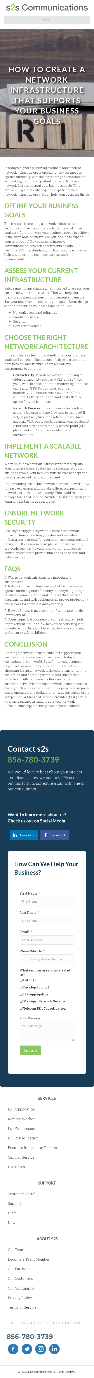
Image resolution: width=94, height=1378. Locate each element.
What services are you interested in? (45, 972)
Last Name (28, 912)
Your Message (30, 1018)
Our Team (16, 1249)
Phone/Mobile (31, 951)
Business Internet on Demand (33, 1147)
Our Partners (19, 1268)
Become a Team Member (29, 1259)
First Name (29, 893)
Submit (30, 1050)
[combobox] (24, 959)
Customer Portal (21, 1194)
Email (25, 932)
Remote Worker (21, 1119)
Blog (12, 1213)
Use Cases (16, 1166)
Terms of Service (22, 1307)
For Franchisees (22, 1128)
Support (14, 1203)
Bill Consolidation (23, 1138)
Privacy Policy (20, 1297)
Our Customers (20, 1278)
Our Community (21, 1288)
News (12, 1222)
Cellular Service (21, 1157)
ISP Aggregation (21, 1109)
